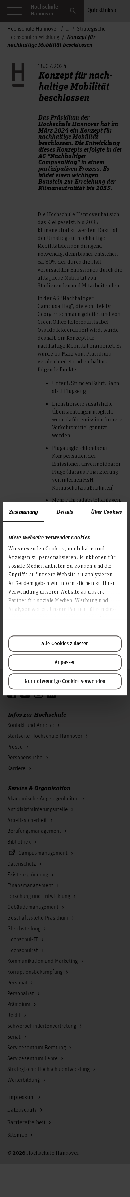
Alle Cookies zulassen (65, 644)
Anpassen (65, 662)
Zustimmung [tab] (23, 511)
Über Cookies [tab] (106, 511)
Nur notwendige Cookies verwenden (65, 681)
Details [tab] (65, 511)
